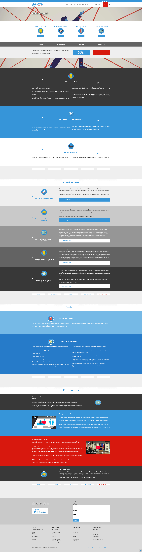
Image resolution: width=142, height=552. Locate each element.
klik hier (86, 431)
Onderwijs (74, 537)
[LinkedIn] (105, 1)
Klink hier (33, 462)
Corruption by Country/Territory (78, 355)
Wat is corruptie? (55, 529)
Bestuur (33, 530)
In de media (95, 530)
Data (73, 529)
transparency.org (84, 547)
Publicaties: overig (55, 542)
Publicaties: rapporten (56, 539)
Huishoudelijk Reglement (36, 537)
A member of (36, 509)
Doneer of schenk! (96, 536)
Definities (41, 44)
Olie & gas (74, 536)
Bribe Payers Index (36, 364)
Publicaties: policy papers (56, 540)
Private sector (75, 540)
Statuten (33, 535)
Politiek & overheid (76, 539)
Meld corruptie (54, 536)
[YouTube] (107, 1)
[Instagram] (109, 1)
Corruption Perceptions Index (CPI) (94, 547)
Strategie (33, 532)
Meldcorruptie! (101, 52)
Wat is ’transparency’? (56, 530)
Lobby (109, 547)
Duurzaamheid (75, 532)
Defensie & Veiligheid (76, 530)
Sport (73, 542)
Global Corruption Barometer (78, 350)
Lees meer (40, 35)
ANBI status (34, 533)
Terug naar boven (103, 169)
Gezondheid (75, 533)
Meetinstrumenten (101, 44)
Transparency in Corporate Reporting (79, 359)
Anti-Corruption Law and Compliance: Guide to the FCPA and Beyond (92, 363)
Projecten (54, 537)
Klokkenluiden (75, 535)
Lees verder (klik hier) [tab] (66, 199)
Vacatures (34, 539)
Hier (33, 346)
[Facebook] (100, 1)
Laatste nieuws (95, 529)
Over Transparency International (37, 529)
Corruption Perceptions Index (78, 346)
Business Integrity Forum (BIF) (98, 539)
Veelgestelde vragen (61, 44)
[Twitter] (103, 1)
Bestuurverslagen (35, 536)
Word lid (94, 537)
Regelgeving (81, 44)
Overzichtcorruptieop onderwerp (81, 52)
